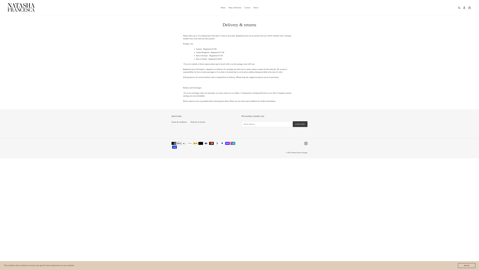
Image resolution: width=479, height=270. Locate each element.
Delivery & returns (198, 122)
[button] (75, 265)
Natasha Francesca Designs (299, 153)
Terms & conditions (179, 122)
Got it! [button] (466, 265)
